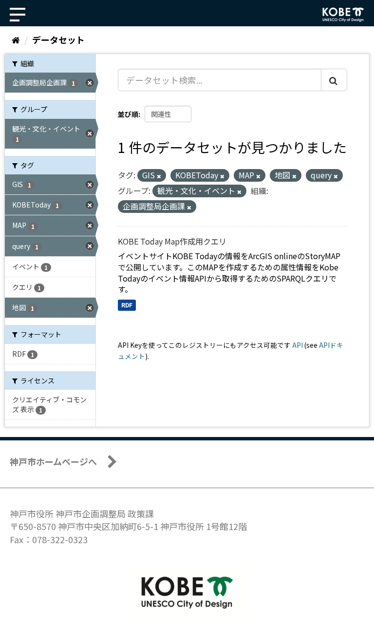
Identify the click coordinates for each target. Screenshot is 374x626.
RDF (126, 305)
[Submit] (334, 80)
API (297, 345)
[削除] (159, 176)
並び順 (128, 114)
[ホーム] (16, 39)
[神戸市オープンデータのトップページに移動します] (343, 14)
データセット (58, 39)
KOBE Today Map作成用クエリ (172, 241)
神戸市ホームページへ (53, 461)
